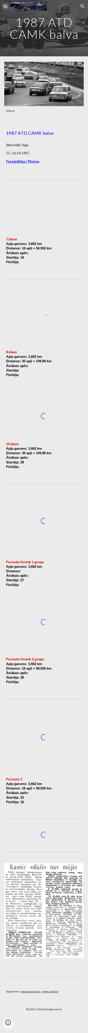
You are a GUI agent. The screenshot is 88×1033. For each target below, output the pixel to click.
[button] (5, 6)
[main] (44, 28)
